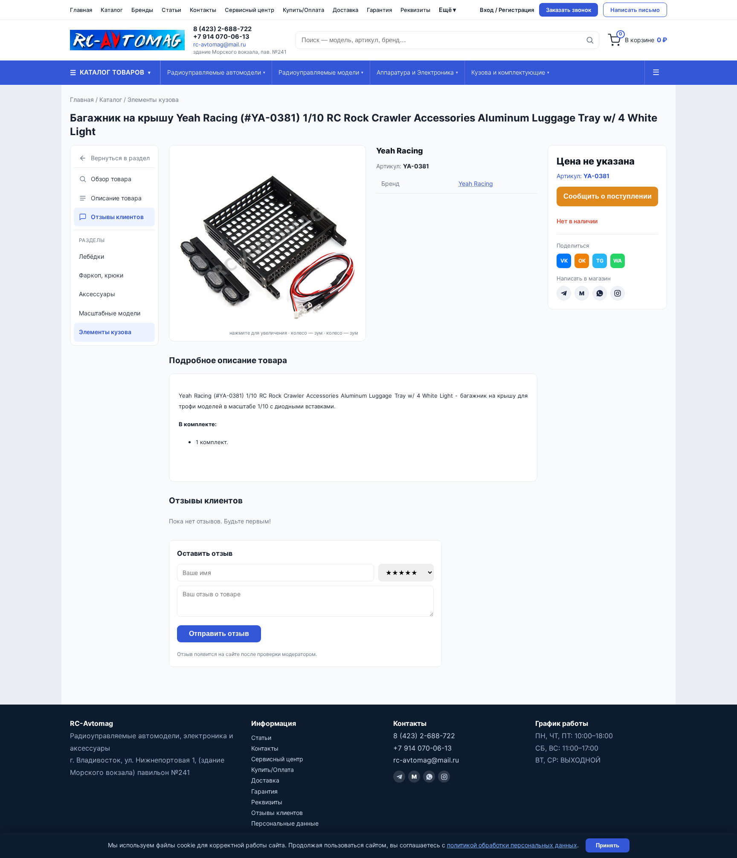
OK (582, 260)
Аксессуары (97, 294)
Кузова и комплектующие (510, 72)
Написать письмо (635, 9)
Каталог (112, 9)
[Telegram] (564, 293)
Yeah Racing (399, 150)
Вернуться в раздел (120, 158)
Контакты (203, 9)
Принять (607, 845)
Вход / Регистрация (507, 9)
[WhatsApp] (599, 293)
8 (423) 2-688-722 (222, 29)
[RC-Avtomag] (127, 40)
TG (600, 260)
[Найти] (589, 40)
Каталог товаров (110, 72)
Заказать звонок (568, 9)
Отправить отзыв (219, 633)
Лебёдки (91, 256)
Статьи (171, 9)
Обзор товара (111, 178)
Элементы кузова (153, 99)
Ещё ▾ (447, 9)
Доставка (345, 9)
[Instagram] (617, 293)
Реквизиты (415, 9)
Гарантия (379, 9)
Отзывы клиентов (117, 216)
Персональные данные (285, 823)
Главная (81, 9)
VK (564, 260)
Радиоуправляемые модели (321, 72)
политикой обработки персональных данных (512, 845)
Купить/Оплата (303, 9)
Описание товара (116, 198)
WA (617, 260)
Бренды (142, 9)
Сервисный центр (249, 9)
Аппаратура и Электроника (417, 72)
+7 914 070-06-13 (221, 36)
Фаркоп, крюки (101, 275)
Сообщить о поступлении (607, 196)
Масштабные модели (109, 313)
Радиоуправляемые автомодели (216, 72)
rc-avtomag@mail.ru (219, 44)
